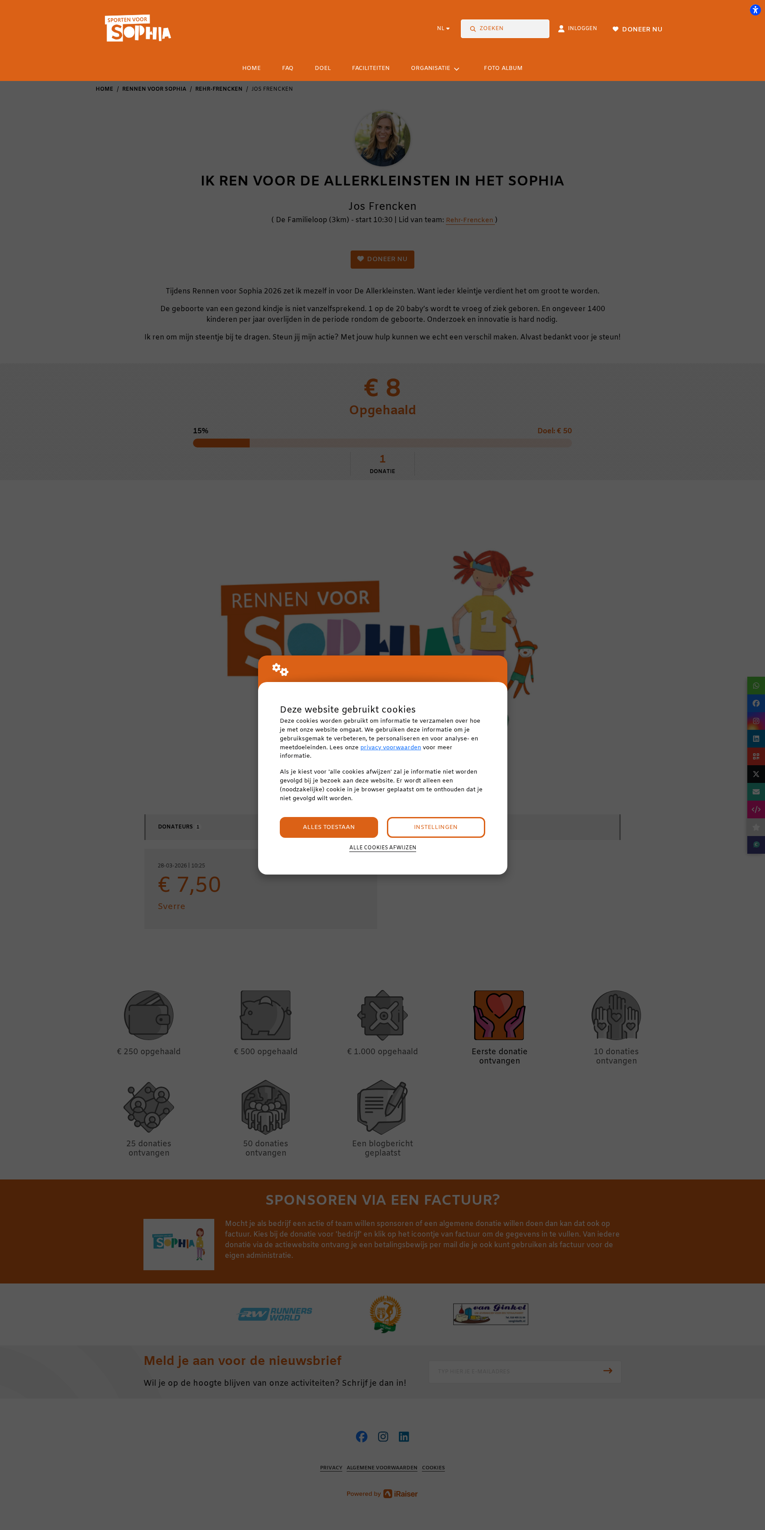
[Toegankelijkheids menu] (755, 9)
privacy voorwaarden (390, 748)
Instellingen (436, 827)
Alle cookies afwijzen (382, 848)
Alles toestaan (329, 827)
